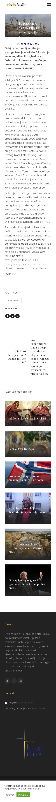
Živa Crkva (13, 300)
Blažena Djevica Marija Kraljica (27, 418)
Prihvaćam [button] (23, 795)
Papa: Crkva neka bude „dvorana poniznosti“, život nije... (25, 548)
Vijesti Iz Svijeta (28, 44)
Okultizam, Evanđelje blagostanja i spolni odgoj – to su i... (27, 512)
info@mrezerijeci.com (20, 702)
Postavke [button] (9, 795)
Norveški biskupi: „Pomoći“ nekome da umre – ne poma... (27, 478)
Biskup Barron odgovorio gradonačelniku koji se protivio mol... (27, 584)
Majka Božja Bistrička (22, 449)
